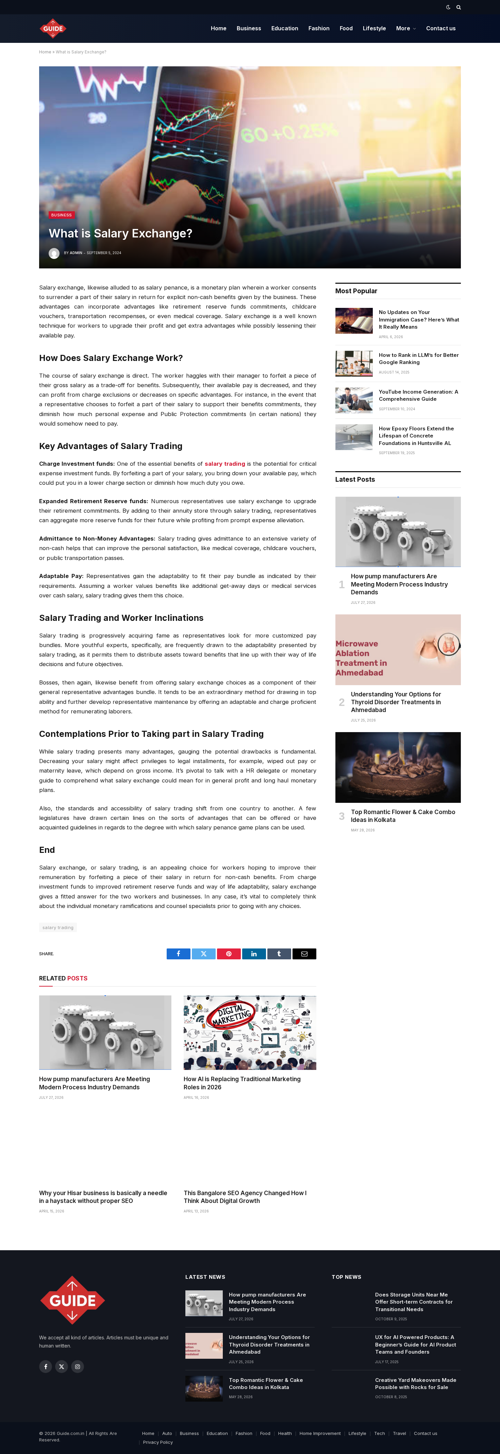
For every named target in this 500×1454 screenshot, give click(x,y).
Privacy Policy (158, 1442)
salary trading (58, 927)
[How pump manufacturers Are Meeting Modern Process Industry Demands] (105, 1032)
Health (285, 1433)
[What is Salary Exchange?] (250, 167)
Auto (167, 1433)
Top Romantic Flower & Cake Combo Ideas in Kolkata (403, 816)
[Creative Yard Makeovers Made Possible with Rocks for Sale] (350, 1389)
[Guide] (53, 28)
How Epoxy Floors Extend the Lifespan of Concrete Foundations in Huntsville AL (416, 435)
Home (219, 28)
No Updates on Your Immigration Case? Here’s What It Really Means (419, 319)
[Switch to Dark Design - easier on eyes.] (448, 7)
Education (284, 28)
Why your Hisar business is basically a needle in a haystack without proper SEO (103, 1197)
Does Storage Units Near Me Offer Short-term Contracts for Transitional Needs (414, 1301)
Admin (76, 253)
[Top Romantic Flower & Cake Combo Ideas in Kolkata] (398, 767)
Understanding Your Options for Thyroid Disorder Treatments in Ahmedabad (396, 702)
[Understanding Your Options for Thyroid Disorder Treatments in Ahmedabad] (398, 649)
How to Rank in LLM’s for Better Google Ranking (419, 358)
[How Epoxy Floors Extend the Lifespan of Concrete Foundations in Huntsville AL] (354, 437)
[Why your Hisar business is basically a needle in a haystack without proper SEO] (105, 1146)
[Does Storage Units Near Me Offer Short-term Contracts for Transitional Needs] (350, 1303)
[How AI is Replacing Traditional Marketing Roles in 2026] (250, 1032)
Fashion (319, 28)
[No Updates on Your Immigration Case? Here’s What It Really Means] (354, 321)
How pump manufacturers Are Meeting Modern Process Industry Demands (94, 1083)
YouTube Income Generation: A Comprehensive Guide (419, 395)
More (403, 28)
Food (346, 28)
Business (249, 28)
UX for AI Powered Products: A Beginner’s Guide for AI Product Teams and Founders (415, 1344)
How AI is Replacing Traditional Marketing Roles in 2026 (242, 1083)
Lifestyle (374, 28)
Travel (399, 1433)
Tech (379, 1433)
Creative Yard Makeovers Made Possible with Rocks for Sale (415, 1383)
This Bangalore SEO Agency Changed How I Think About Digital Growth (245, 1197)
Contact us (441, 28)
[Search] (458, 7)
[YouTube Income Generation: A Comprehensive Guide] (354, 400)
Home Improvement (320, 1433)
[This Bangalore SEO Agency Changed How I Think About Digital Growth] (250, 1146)
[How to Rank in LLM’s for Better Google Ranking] (354, 364)
